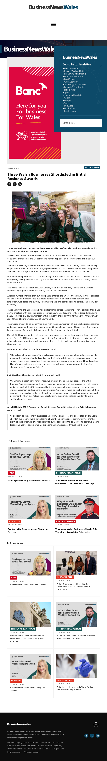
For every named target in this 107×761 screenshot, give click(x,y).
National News (92, 167)
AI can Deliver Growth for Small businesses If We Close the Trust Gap (77, 469)
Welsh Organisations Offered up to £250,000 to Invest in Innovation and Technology (77, 571)
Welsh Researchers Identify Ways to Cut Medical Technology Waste (77, 673)
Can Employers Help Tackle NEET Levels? (29, 469)
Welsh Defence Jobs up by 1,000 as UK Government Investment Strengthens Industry (30, 622)
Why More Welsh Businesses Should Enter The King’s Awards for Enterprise (77, 517)
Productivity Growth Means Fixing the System (29, 517)
